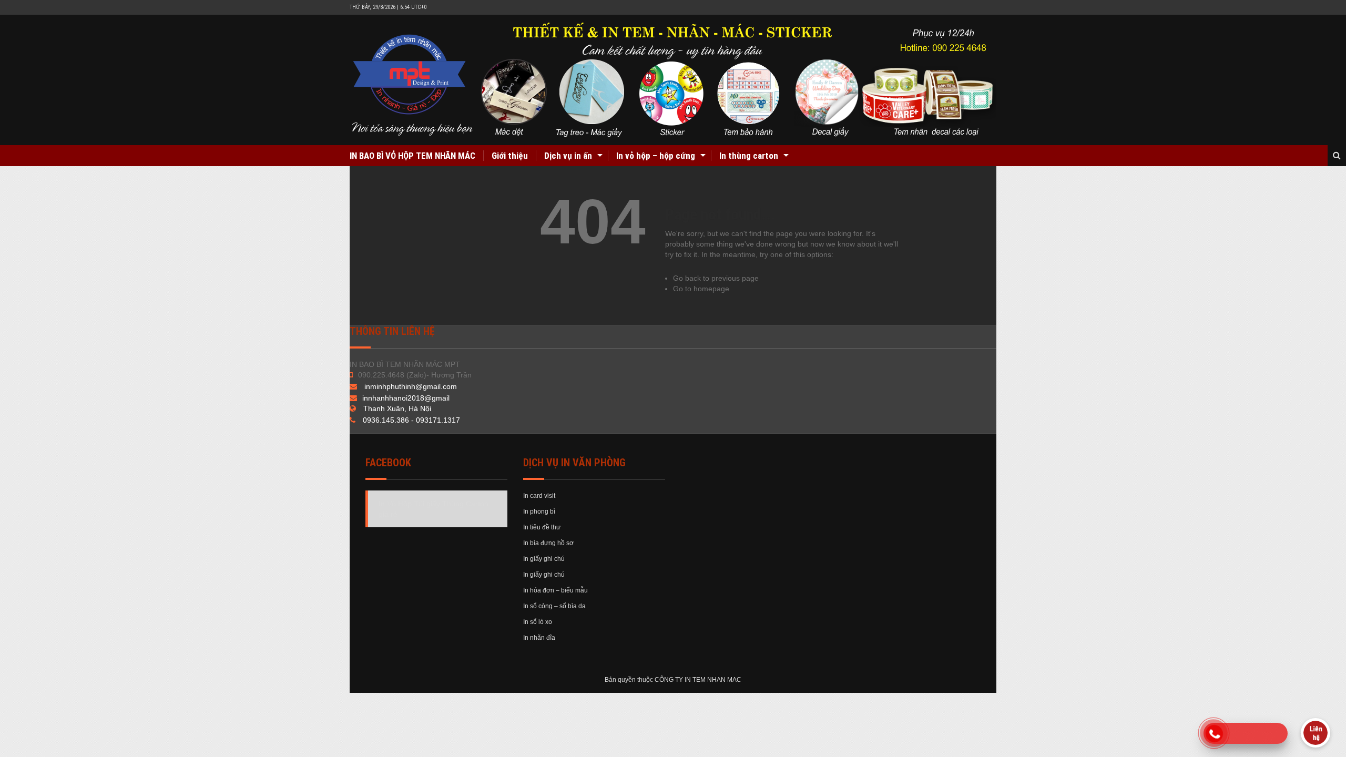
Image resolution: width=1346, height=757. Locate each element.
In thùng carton (748, 155)
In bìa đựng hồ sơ (548, 543)
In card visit (539, 495)
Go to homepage (701, 288)
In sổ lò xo (537, 622)
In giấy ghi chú (544, 558)
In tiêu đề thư (541, 527)
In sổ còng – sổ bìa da (554, 606)
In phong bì (539, 511)
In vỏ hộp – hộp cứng (655, 155)
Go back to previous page (716, 278)
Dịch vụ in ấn (568, 155)
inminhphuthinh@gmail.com (410, 386)
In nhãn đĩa (539, 637)
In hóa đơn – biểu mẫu (555, 590)
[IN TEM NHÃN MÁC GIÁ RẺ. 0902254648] (674, 80)
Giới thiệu (510, 155)
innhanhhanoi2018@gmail (406, 398)
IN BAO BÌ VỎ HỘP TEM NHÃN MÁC (412, 155)
